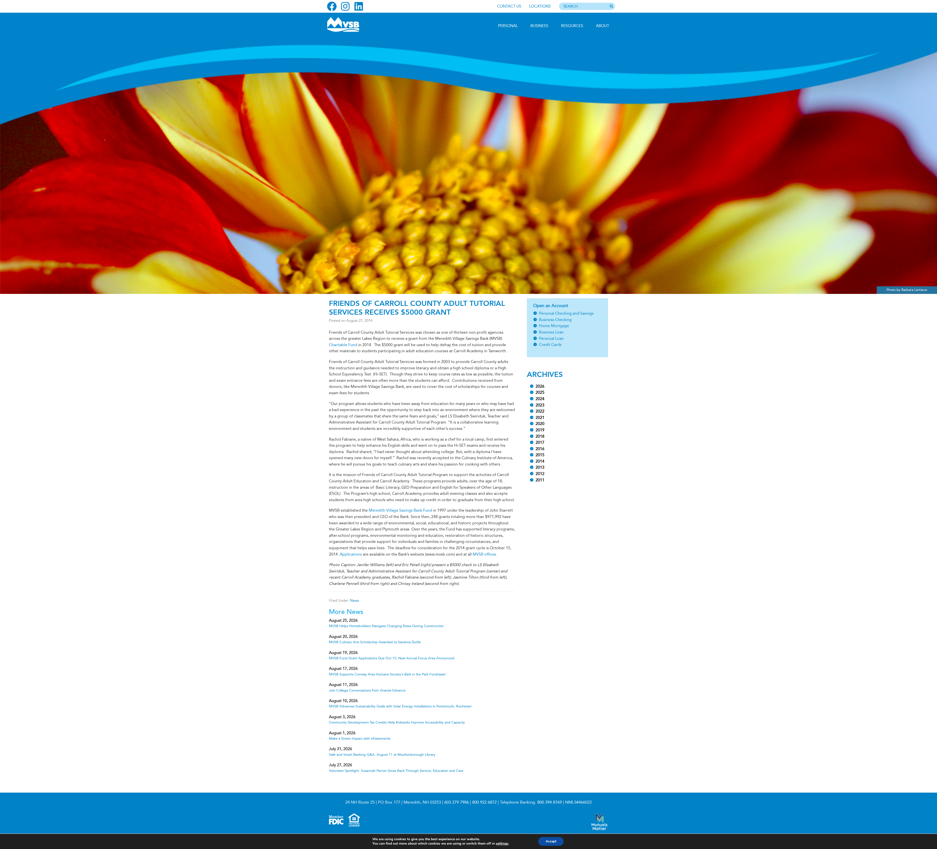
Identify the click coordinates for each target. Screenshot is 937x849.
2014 (540, 461)
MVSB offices (484, 554)
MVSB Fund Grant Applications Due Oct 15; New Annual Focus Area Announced (391, 658)
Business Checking (555, 319)
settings (502, 843)
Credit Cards (550, 344)
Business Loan (551, 332)
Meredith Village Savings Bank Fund (400, 510)
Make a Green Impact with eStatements (359, 738)
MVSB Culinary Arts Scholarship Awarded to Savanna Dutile (375, 642)
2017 (540, 442)
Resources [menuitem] (572, 25)
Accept (551, 841)
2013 (540, 467)
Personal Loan (551, 338)
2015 (540, 455)
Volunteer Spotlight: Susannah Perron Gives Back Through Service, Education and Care (396, 771)
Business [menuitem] (539, 25)
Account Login (349, 60)
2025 (540, 392)
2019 (540, 430)
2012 (540, 473)
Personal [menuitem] (508, 25)
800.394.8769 (549, 802)
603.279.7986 (456, 802)
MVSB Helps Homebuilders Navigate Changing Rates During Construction (386, 626)
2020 (540, 423)
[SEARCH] (611, 6)
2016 (540, 448)
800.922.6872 (484, 802)
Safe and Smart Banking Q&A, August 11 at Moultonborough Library (382, 755)
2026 (540, 386)
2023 (540, 405)
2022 (540, 411)
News (354, 600)
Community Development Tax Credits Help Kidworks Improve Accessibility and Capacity (397, 722)
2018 (540, 436)
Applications (351, 554)
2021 (540, 417)
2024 (540, 398)
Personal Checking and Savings (566, 313)
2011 (540, 480)
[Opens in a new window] (332, 6)
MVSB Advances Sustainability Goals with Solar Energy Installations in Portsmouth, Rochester (400, 706)
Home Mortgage (554, 325)
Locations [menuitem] (540, 6)
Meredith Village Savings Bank (353, 24)
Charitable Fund (343, 344)
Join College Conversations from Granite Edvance (367, 690)
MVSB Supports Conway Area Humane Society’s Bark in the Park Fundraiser (387, 674)
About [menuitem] (602, 25)
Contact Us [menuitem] (509, 6)
